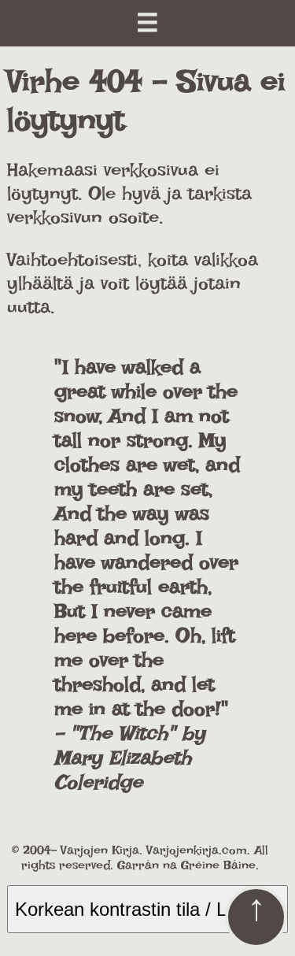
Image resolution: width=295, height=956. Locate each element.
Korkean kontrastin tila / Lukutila (147, 909)
